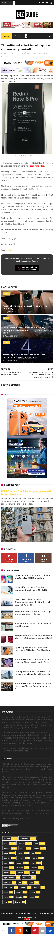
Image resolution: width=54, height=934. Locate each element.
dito (33, 863)
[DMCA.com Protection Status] (10, 826)
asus (6, 853)
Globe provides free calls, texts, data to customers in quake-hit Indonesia (32, 672)
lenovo (6, 858)
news (6, 318)
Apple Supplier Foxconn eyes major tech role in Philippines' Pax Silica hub (32, 648)
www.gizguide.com (9, 913)
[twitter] (47, 2)
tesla (6, 897)
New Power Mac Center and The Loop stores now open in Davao (33, 612)
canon (20, 873)
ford (5, 902)
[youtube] (51, 2)
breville (19, 897)
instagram (8, 887)
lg (33, 853)
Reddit (10, 250)
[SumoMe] (50, 930)
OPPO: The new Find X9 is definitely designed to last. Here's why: (26, 493)
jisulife (17, 902)
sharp (34, 868)
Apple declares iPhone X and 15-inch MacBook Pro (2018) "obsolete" (32, 576)
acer (5, 863)
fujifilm (20, 868)
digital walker (9, 877)
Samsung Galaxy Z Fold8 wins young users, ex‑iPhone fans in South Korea (32, 660)
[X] (27, 930)
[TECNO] (27, 924)
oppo (6, 843)
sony (35, 858)
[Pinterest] (35, 930)
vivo (36, 843)
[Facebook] (11, 930)
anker (23, 887)
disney (18, 892)
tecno (21, 858)
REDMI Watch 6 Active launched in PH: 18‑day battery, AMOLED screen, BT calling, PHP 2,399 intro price (27, 330)
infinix (20, 853)
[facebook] (39, 2)
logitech (7, 882)
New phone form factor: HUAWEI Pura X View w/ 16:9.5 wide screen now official (33, 636)
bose (32, 897)
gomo (36, 887)
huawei (7, 838)
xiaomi (10, 56)
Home (6, 36)
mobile (4, 56)
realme (7, 848)
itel (33, 873)
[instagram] (43, 2)
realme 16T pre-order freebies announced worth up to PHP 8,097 (31, 588)
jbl (20, 882)
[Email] (42, 930)
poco (6, 868)
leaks (47, 53)
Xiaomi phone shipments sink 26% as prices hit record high (25, 307)
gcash (19, 863)
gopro (32, 892)
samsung (24, 838)
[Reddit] (19, 930)
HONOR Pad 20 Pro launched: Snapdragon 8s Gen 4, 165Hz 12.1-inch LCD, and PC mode (32, 602)
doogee (26, 877)
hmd (6, 892)
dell (31, 882)
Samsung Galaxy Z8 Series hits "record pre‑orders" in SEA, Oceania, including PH (33, 686)
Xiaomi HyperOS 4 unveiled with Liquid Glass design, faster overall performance (24, 356)
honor (22, 848)
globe (36, 848)
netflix (6, 873)
